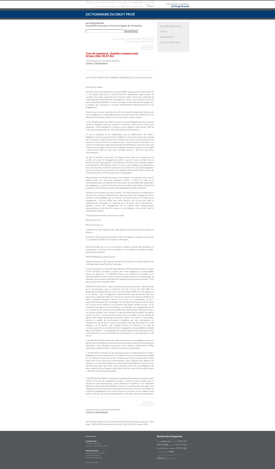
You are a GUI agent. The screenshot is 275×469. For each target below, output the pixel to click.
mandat (163, 441)
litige (171, 451)
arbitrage (181, 448)
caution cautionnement (171, 454)
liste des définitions (170, 26)
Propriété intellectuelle (94, 458)
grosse (174, 441)
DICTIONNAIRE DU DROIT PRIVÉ (110, 14)
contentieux (163, 448)
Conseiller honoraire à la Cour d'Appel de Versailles (97, 443)
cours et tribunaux (170, 42)
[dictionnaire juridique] (120, 4)
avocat (171, 445)
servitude (162, 444)
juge (158, 441)
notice (163, 31)
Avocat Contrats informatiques (145, 404)
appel (169, 441)
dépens (161, 457)
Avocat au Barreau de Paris (95, 453)
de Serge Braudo (180, 6)
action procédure (162, 452)
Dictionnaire (172, 3)
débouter (182, 440)
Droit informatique (93, 455)
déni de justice (171, 458)
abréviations (166, 36)
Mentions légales (92, 462)
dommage (181, 444)
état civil (172, 448)
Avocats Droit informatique (147, 48)
